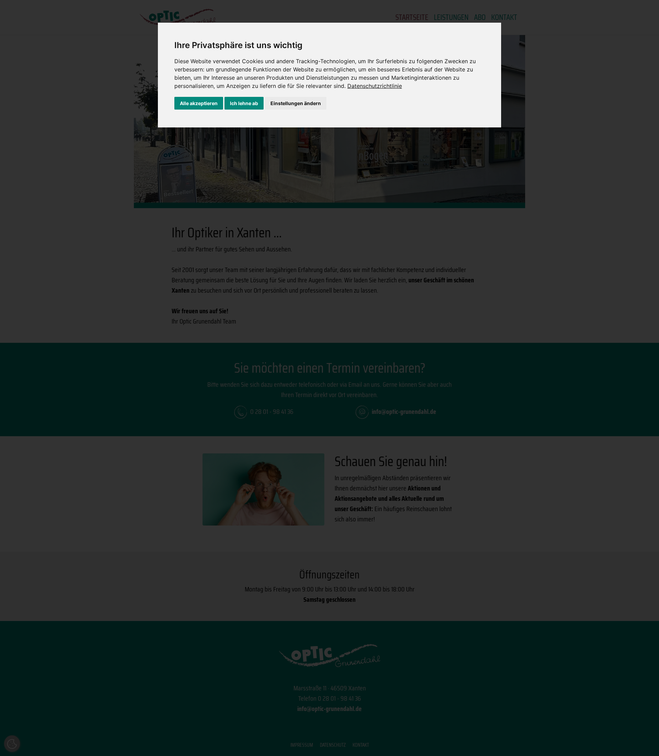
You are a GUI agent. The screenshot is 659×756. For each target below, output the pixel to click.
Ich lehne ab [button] (244, 103)
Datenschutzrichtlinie (374, 85)
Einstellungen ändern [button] (295, 103)
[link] (374, 85)
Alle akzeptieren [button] (199, 103)
